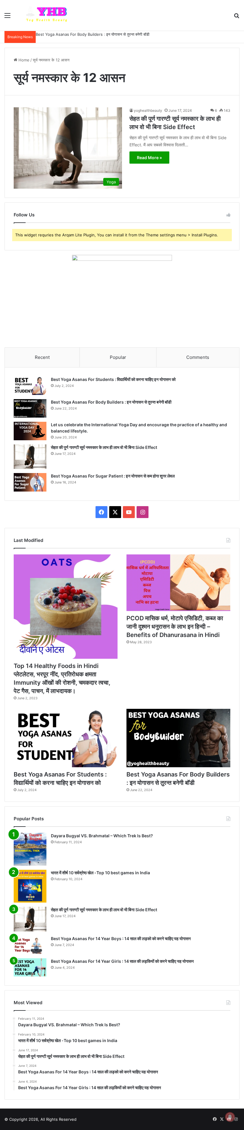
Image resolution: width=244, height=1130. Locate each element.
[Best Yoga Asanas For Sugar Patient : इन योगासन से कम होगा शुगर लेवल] (30, 482)
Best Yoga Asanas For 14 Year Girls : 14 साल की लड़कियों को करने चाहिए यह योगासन (122, 961)
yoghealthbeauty (148, 110)
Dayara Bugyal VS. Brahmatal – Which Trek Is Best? (102, 835)
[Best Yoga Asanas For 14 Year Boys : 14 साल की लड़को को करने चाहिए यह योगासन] (30, 945)
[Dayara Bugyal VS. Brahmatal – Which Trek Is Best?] (30, 849)
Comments (197, 357)
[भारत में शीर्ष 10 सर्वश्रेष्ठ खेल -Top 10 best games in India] (30, 886)
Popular (118, 357)
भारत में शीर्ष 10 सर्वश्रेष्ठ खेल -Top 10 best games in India (100, 872)
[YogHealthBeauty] (49, 15)
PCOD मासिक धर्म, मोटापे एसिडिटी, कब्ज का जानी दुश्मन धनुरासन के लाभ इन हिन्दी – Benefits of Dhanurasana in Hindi (174, 626)
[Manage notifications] (230, 1117)
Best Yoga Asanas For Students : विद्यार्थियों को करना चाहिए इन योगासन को (113, 379)
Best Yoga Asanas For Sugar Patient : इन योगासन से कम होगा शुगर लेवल (113, 475)
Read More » (149, 157)
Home (23, 60)
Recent (42, 357)
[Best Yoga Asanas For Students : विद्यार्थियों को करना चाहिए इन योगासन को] (30, 385)
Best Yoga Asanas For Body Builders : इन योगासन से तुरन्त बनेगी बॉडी (92, 34)
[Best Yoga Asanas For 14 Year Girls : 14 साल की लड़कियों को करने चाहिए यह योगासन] (30, 967)
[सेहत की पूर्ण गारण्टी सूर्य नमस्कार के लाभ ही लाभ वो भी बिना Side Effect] (30, 456)
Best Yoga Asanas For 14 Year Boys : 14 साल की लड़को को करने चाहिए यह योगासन (121, 938)
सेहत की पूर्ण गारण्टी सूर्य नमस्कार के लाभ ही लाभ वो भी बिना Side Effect (104, 447)
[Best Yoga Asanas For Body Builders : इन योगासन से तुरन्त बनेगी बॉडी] (30, 408)
